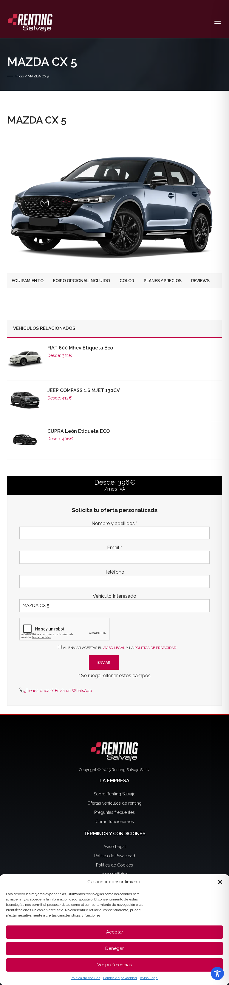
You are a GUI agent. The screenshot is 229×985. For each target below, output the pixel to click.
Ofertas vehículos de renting (114, 803)
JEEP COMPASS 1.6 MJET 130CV (83, 390)
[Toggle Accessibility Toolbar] (217, 973)
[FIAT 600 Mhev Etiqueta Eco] (25, 358)
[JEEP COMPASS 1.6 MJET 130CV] (25, 399)
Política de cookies (85, 978)
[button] (220, 882)
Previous (16, 199)
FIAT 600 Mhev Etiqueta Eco (80, 348)
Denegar (114, 948)
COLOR (127, 280)
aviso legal (114, 648)
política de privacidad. (155, 648)
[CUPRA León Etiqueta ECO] (25, 439)
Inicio (20, 76)
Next (213, 199)
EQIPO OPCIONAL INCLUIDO (81, 280)
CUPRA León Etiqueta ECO (78, 431)
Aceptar (114, 932)
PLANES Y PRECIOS (163, 280)
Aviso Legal (149, 978)
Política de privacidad (120, 978)
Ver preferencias (114, 964)
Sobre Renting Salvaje (114, 794)
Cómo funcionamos (114, 821)
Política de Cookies (114, 865)
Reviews (200, 280)
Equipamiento (28, 280)
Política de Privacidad (114, 855)
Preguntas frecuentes (114, 812)
